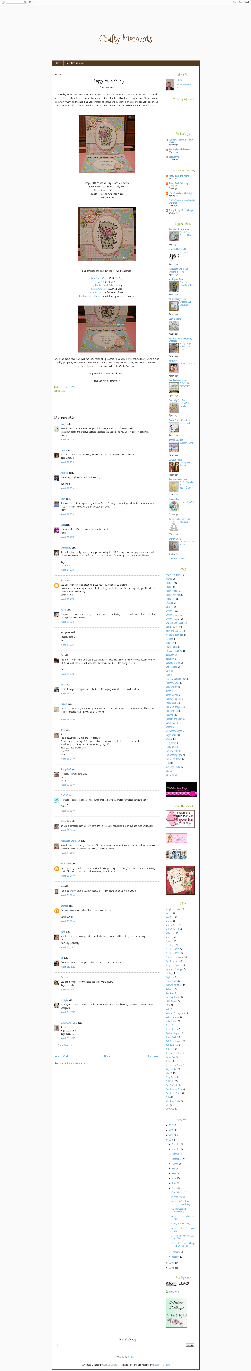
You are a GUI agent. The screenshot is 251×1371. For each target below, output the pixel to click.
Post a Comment (65, 1045)
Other (168, 691)
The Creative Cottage (89, 296)
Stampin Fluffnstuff (177, 249)
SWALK (169, 739)
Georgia (64, 1000)
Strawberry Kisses (174, 731)
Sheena (169, 727)
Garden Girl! (185, 423)
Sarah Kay (170, 723)
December (176, 1144)
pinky (63, 499)
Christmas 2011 (172, 615)
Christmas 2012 (172, 619)
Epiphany (170, 643)
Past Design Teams (75, 63)
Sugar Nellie (171, 735)
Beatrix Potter (172, 591)
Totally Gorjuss (97, 292)
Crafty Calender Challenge (181, 193)
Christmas (170, 611)
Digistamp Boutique (174, 635)
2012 (171, 1130)
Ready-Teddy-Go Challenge (181, 210)
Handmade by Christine (179, 229)
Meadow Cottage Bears (176, 679)
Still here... (184, 252)
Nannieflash (66, 821)
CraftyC (64, 795)
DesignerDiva (174, 499)
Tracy (63, 424)
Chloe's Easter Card (180, 1192)
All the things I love (177, 299)
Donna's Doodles (176, 440)
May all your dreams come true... (185, 347)
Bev (62, 886)
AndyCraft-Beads (173, 575)
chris (63, 932)
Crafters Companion (174, 623)
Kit (62, 958)
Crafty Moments (125, 39)
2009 (172, 1263)
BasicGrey (170, 583)
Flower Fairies (172, 647)
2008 (172, 1268)
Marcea (64, 704)
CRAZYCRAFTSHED (69, 1023)
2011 (171, 1135)
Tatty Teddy (171, 743)
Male (168, 675)
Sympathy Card (186, 443)
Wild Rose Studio (173, 767)
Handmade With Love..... (179, 480)
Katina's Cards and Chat (179, 519)
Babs (63, 525)
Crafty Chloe (175, 539)
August (175, 1164)
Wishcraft (173, 361)
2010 (171, 1140)
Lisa (66, 387)
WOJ (167, 771)
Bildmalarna (170, 599)
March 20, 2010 (68, 1038)
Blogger (131, 1357)
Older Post (153, 1056)
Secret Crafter (98, 289)
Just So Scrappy (110, 1365)
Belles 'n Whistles (173, 595)
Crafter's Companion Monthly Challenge (182, 202)
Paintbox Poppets (173, 699)
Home (58, 63)
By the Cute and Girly (102, 285)
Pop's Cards (66, 864)
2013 (171, 1125)
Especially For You (177, 400)
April (174, 1183)
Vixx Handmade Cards (178, 381)
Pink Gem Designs (173, 707)
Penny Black (171, 703)
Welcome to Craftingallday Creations (180, 340)
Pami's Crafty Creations (179, 420)
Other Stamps (172, 695)
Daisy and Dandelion (175, 631)
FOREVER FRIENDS (174, 651)
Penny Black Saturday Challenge (178, 184)
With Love (184, 522)
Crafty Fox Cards (176, 559)
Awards (169, 579)
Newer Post (61, 1056)
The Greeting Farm (174, 755)
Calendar (169, 607)
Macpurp (65, 473)
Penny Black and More (179, 176)
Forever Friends (178, 1197)
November (176, 1149)
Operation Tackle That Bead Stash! (181, 141)
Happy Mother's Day (180, 1224)
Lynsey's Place (175, 460)
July (174, 1169)
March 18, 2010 (68, 967)
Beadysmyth (174, 157)
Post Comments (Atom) (76, 1063)
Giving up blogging (176, 272)
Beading (169, 587)
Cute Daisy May (98, 278)
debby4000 (66, 769)
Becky (63, 580)
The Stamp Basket (174, 759)
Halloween (170, 655)
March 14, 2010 (68, 440)
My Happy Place (176, 279)
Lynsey (64, 450)
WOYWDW (170, 775)
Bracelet (169, 603)
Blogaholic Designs (161, 1365)
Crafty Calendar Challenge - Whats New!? (187, 485)
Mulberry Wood (173, 683)
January (176, 1257)
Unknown (64, 906)
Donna (63, 610)
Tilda (168, 763)
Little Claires (171, 667)
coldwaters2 (66, 548)
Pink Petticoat (172, 711)
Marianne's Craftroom (70, 841)
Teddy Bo (170, 747)
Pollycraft (170, 715)
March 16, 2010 (68, 948)
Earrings (169, 639)
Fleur (63, 977)
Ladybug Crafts (173, 663)
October (176, 1154)
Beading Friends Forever (179, 149)
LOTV (104, 94)
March (175, 1188)
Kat (62, 655)
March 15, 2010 (68, 720)
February (176, 1252)
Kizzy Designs (175, 319)
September (177, 1159)
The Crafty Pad (173, 751)
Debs (63, 685)
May (174, 1178)
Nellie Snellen (171, 687)
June (174, 1174)
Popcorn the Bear (174, 719)
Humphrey (170, 659)
